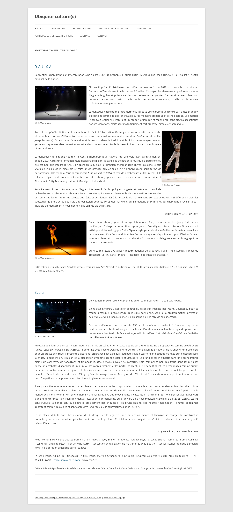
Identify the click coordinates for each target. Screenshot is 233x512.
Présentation (57, 28)
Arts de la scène (82, 28)
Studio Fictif (186, 266)
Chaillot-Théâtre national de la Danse (150, 266)
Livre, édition (144, 28)
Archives (85, 35)
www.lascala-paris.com (67, 460)
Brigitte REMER (55, 271)
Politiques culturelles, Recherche (54, 35)
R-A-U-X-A (43, 66)
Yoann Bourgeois (142, 468)
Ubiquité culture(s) (55, 16)
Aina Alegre (106, 266)
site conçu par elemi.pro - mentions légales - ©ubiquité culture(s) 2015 (68, 497)
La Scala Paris (126, 468)
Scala (39, 292)
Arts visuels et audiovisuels (113, 28)
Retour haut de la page (114, 497)
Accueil (39, 28)
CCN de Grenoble (121, 266)
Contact (102, 35)
